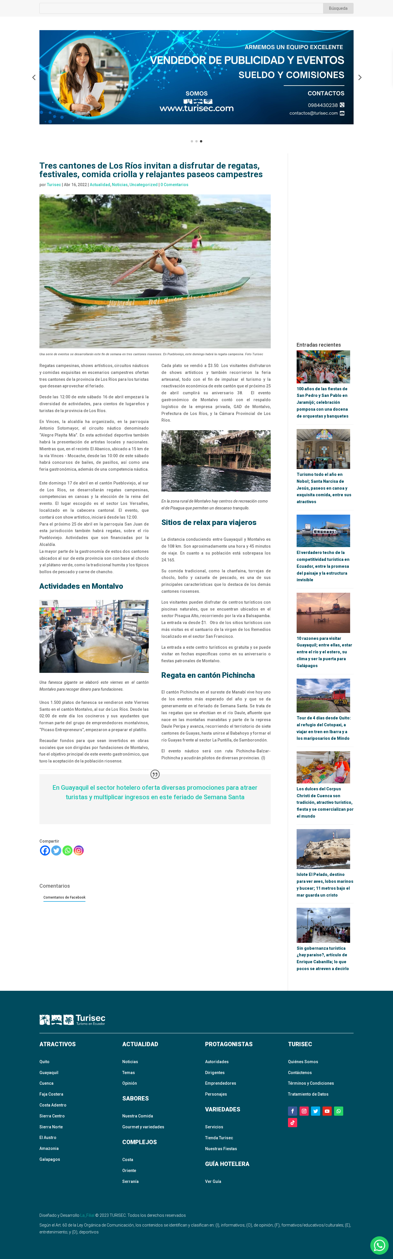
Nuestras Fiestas (221, 1148)
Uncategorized (143, 184)
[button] (33, 77)
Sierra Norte (51, 1127)
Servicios (214, 1127)
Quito (44, 1061)
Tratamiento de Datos (308, 1094)
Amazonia (49, 1148)
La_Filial (87, 1215)
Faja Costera (51, 1094)
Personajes (216, 1094)
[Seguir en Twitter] (315, 1111)
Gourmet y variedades (143, 1127)
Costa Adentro (52, 1105)
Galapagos (49, 1159)
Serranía (130, 1181)
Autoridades (217, 1061)
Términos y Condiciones (311, 1083)
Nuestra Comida (137, 1116)
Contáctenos (300, 1072)
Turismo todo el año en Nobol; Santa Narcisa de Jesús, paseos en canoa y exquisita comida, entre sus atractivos (324, 488)
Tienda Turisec (219, 1138)
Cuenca (46, 1083)
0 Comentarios (174, 184)
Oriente (129, 1170)
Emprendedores (220, 1083)
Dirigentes (215, 1072)
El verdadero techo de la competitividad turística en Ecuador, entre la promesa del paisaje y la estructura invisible (323, 566)
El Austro (47, 1137)
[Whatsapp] (67, 850)
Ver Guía (213, 1181)
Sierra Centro (52, 1116)
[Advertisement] (325, 247)
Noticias (120, 184)
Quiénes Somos (303, 1061)
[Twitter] (56, 850)
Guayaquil (48, 1072)
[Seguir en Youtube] (327, 1111)
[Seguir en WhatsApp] (338, 1111)
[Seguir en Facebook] (292, 1111)
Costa (127, 1159)
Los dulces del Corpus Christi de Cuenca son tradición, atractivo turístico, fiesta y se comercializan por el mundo (325, 802)
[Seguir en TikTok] (292, 1122)
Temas (128, 1072)
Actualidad (100, 184)
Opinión (129, 1083)
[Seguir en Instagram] (304, 1111)
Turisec (54, 184)
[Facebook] (45, 850)
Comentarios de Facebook (64, 897)
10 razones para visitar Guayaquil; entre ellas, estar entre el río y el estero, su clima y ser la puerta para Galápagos (324, 652)
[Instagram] (79, 850)
